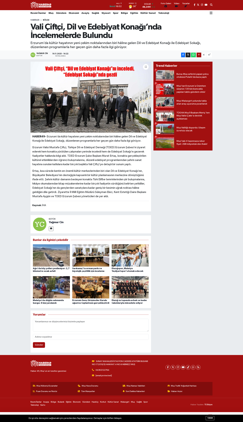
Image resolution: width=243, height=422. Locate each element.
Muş (51, 13)
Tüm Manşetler (88, 391)
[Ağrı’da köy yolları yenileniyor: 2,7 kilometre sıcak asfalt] (51, 255)
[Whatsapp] (193, 367)
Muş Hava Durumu (90, 386)
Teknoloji (163, 13)
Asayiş (85, 13)
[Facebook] (168, 367)
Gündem (61, 13)
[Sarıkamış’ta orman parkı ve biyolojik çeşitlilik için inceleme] (90, 255)
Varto (42, 405)
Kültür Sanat (148, 13)
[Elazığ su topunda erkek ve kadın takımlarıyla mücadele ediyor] (130, 287)
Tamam (210, 418)
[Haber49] (41, 5)
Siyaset (106, 13)
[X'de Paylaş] (188, 55)
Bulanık (61, 402)
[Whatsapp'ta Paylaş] (193, 55)
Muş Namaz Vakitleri (136, 386)
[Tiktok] (188, 367)
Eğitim (134, 13)
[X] (173, 367)
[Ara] (211, 5)
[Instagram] (178, 367)
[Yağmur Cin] (39, 224)
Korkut (103, 402)
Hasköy (95, 402)
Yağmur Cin (56, 222)
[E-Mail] (51, 228)
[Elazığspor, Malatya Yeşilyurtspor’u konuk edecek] (130, 255)
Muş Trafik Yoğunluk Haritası (183, 386)
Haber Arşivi (176, 391)
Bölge (124, 13)
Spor (116, 13)
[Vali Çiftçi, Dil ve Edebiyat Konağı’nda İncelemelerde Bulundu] (91, 97)
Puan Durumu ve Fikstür (46, 391)
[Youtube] (183, 367)
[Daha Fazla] (199, 55)
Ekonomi (74, 13)
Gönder (39, 345)
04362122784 (102, 370)
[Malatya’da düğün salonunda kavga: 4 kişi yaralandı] (51, 287)
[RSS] (198, 367)
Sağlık (95, 13)
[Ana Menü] (211, 13)
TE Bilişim (208, 405)
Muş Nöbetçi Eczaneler (47, 386)
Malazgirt (125, 402)
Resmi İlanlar (38, 13)
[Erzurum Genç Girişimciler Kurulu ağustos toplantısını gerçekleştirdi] (90, 287)
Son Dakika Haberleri (135, 391)
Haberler (35, 20)
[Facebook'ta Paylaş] (183, 55)
